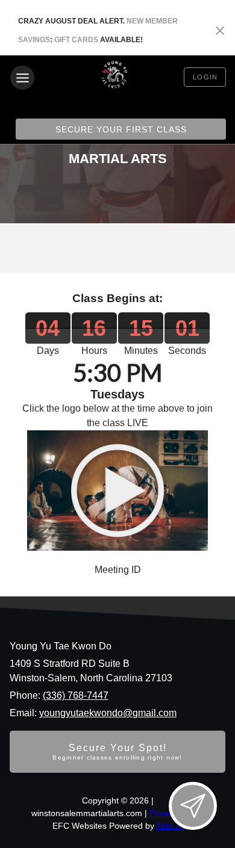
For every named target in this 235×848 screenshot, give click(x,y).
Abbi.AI (169, 826)
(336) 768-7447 (75, 695)
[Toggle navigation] (22, 78)
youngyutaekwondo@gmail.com (108, 713)
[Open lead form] (193, 806)
